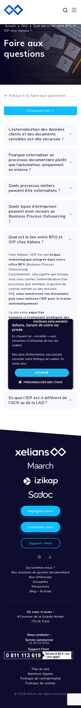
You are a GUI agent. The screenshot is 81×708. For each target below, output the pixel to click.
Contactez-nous (40, 527)
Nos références (40, 577)
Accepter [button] (41, 372)
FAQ (24, 26)
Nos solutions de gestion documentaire (40, 572)
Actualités (40, 582)
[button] (40, 382)
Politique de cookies (40, 683)
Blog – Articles (40, 591)
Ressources (40, 586)
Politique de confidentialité (40, 678)
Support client (40, 543)
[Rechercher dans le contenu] (65, 9)
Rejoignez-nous (40, 511)
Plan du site (41, 669)
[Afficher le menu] (74, 10)
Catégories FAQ (39, 111)
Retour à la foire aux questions (37, 95)
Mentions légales (40, 674)
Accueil (10, 26)
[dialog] (40, 354)
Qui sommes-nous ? (40, 567)
